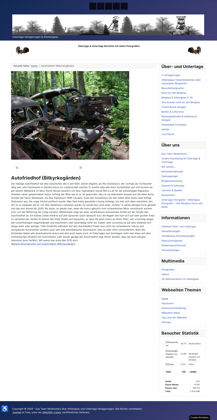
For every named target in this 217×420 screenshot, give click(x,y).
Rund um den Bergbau (173, 92)
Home (164, 298)
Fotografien (167, 269)
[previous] (16, 113)
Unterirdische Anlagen (173, 106)
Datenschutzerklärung (173, 308)
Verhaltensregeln (170, 231)
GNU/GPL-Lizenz (52, 412)
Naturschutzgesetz (172, 240)
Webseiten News (170, 312)
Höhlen (165, 129)
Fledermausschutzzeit (173, 245)
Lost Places (167, 134)
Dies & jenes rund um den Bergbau (180, 102)
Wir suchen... (168, 166)
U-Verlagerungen (170, 75)
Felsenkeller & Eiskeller (174, 124)
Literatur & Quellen (171, 190)
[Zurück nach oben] (213, 416)
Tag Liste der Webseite (174, 317)
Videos (165, 274)
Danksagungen (169, 176)
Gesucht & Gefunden (172, 185)
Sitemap (166, 322)
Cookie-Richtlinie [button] (200, 417)
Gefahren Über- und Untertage (178, 226)
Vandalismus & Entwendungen (178, 235)
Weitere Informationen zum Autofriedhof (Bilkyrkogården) (43, 243)
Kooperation (168, 195)
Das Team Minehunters (174, 153)
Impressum (167, 303)
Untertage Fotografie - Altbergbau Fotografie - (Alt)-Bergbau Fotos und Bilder (182, 203)
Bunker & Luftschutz (172, 111)
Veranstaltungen (170, 250)
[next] (124, 113)
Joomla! (16, 412)
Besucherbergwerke (172, 88)
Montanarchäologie (172, 171)
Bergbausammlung (171, 180)
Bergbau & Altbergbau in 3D (177, 97)
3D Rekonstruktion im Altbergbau (180, 278)
